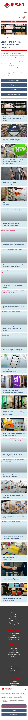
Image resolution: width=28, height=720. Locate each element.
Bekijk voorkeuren (14, 714)
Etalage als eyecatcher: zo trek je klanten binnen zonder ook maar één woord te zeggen (14, 412)
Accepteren (14, 706)
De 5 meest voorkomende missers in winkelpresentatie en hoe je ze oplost (13, 118)
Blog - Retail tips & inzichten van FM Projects (11, 45)
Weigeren (14, 710)
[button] (26, 689)
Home (2, 37)
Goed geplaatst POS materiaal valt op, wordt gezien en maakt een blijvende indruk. (13, 161)
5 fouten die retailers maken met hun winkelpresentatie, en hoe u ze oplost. (14, 328)
